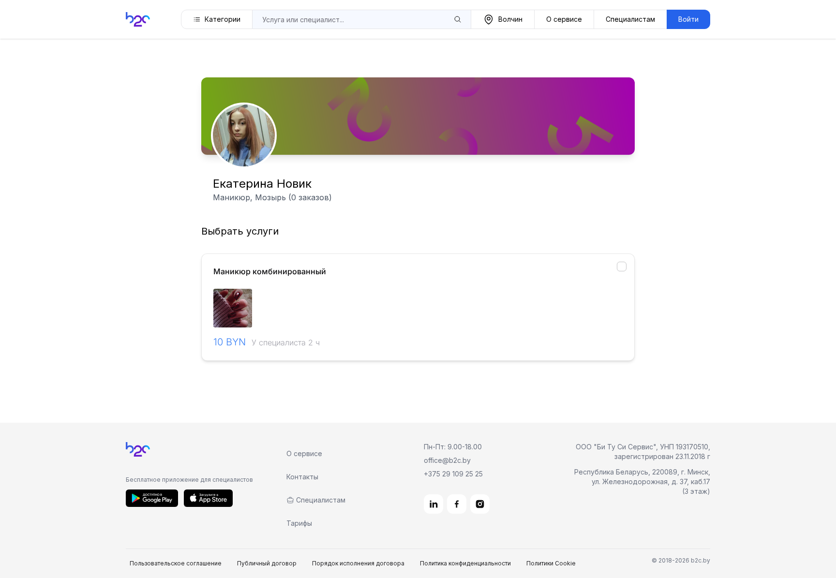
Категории (222, 19)
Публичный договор (267, 563)
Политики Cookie (551, 563)
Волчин (510, 19)
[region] (418, 308)
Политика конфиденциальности (465, 563)
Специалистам (630, 19)
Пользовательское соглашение (176, 563)
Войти (688, 19)
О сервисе (564, 19)
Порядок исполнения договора (358, 563)
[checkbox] (622, 266)
